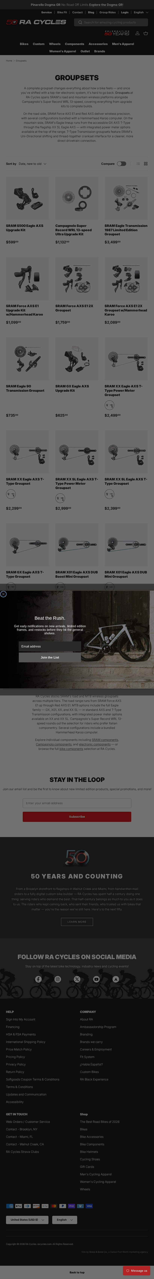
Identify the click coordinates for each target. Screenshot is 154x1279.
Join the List (50, 657)
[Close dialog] (3, 594)
